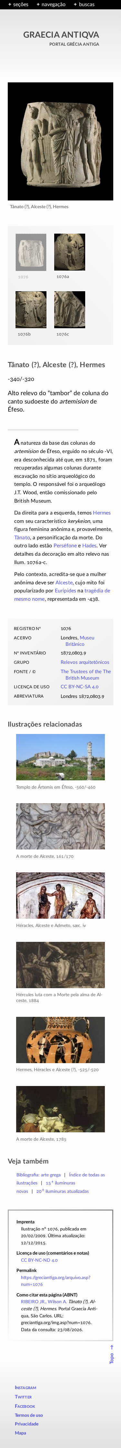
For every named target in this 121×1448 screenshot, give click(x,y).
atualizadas (62, 1191)
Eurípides (65, 590)
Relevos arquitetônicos (85, 662)
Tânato (22, 537)
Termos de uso (29, 1415)
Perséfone (65, 545)
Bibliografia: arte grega (38, 1175)
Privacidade (26, 1424)
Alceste (64, 582)
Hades (89, 545)
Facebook (25, 1406)
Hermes (102, 512)
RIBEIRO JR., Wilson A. (44, 1301)
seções (20, 4)
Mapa (20, 1433)
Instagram (25, 1387)
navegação (54, 4)
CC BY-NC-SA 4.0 (79, 686)
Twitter (23, 1397)
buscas (86, 4)
